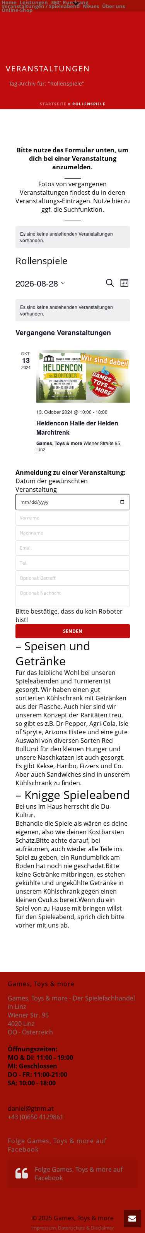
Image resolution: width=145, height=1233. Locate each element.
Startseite (53, 103)
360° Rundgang (69, 2)
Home (9, 2)
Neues (91, 6)
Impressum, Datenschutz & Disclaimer (72, 1228)
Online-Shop (17, 10)
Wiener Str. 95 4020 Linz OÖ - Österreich (30, 1023)
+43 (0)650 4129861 (35, 1117)
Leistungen (34, 2)
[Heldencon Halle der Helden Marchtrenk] (83, 376)
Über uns (113, 6)
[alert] (72, 237)
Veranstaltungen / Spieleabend (41, 6)
